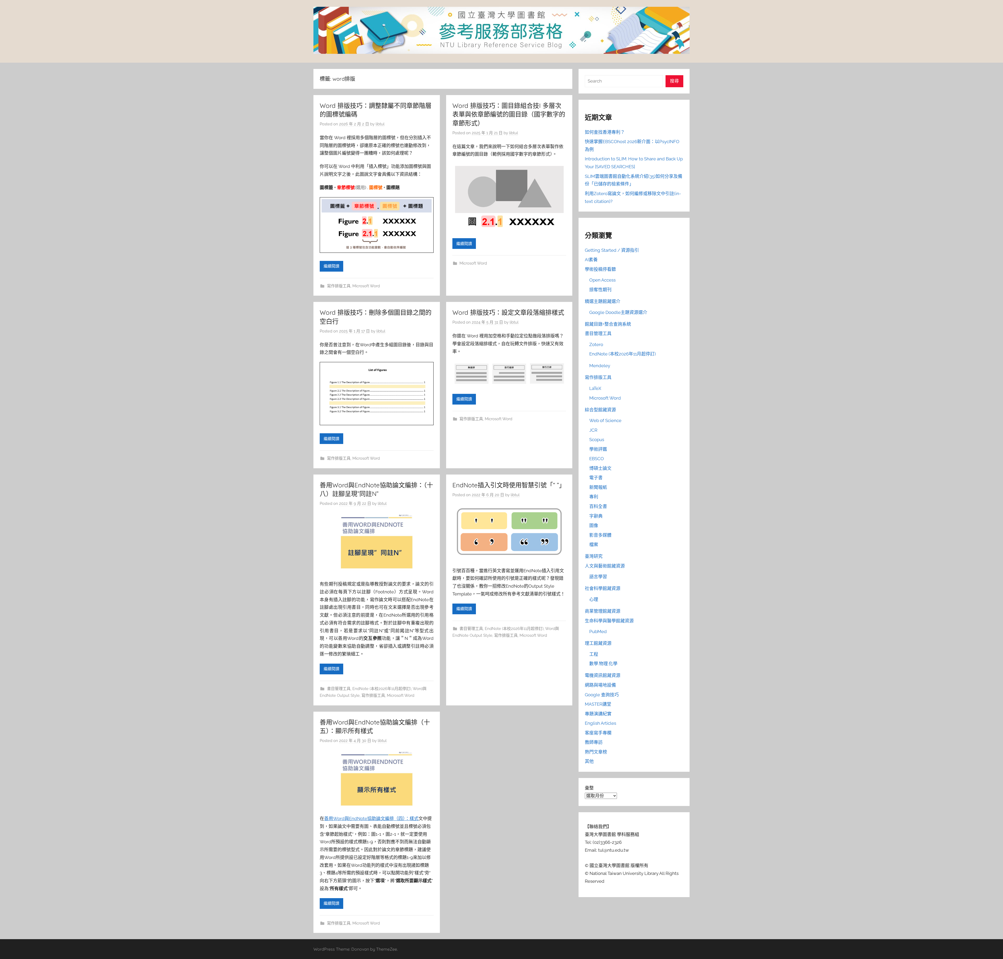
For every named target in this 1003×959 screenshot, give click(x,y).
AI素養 (591, 259)
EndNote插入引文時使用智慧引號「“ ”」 (508, 485)
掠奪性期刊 (600, 289)
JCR (593, 430)
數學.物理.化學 (603, 663)
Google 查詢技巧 (602, 694)
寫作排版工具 (339, 286)
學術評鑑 (598, 449)
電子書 (596, 477)
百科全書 (598, 506)
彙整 (589, 788)
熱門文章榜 (596, 752)
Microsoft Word (366, 286)
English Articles (600, 723)
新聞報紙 (598, 487)
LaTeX (595, 388)
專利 (593, 496)
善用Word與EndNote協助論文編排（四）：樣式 (371, 818)
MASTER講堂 (598, 704)
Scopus (596, 439)
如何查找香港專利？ (605, 132)
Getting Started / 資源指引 (612, 250)
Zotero (596, 344)
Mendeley (599, 365)
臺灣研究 (594, 556)
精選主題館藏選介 (602, 301)
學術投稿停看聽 (600, 269)
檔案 (593, 544)
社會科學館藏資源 (602, 588)
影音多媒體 (600, 535)
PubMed (598, 631)
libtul (380, 124)
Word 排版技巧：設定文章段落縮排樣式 (508, 312)
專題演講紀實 (598, 713)
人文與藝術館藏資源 (605, 566)
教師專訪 (594, 742)
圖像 (593, 525)
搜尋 (674, 81)
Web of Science (605, 420)
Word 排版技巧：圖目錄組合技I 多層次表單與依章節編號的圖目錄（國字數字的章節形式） (508, 114)
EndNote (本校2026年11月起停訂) (381, 688)
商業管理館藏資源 (602, 611)
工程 (593, 654)
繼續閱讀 (331, 266)
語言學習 (598, 576)
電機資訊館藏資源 (602, 675)
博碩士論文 (600, 468)
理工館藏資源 (598, 643)
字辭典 (596, 516)
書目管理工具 (339, 688)
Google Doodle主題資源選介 (618, 312)
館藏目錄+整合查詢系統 (608, 324)
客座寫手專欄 (598, 732)
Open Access (602, 280)
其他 (589, 761)
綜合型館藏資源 (600, 409)
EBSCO (596, 458)
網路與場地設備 (600, 685)
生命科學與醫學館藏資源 (609, 620)
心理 (593, 599)
